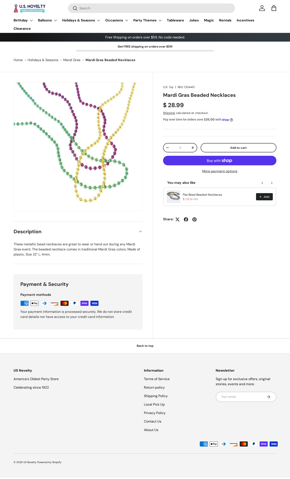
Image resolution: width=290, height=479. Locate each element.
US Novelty (29, 462)
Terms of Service (157, 379)
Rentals (225, 20)
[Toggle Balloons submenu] (55, 20)
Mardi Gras (71, 60)
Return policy (154, 387)
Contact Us (152, 421)
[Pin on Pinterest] (194, 219)
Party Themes (145, 20)
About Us (151, 430)
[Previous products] (262, 183)
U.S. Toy (168, 87)
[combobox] (151, 8)
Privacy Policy (155, 413)
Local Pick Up (154, 404)
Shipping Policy (156, 396)
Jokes (194, 20)
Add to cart (238, 148)
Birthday (21, 20)
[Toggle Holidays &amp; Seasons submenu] (98, 20)
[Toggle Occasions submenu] (126, 20)
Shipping (169, 113)
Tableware (175, 20)
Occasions (114, 20)
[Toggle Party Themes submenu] (160, 20)
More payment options (219, 171)
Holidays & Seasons (78, 20)
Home (18, 60)
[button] (274, 8)
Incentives (245, 20)
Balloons (45, 20)
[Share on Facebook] (186, 219)
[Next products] (271, 183)
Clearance (22, 28)
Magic (209, 20)
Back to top (145, 346)
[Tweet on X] (177, 219)
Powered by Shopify (49, 462)
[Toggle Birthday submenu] (31, 20)
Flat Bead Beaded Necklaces (202, 195)
